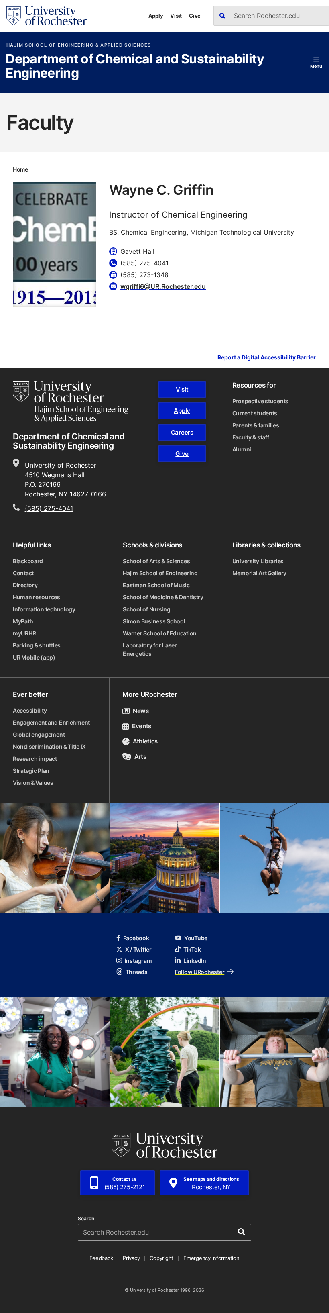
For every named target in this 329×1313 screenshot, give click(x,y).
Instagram (138, 960)
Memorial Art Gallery (259, 573)
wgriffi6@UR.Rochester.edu (163, 286)
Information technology (44, 609)
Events (141, 726)
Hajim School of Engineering (160, 573)
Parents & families (255, 425)
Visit (176, 15)
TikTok (192, 949)
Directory (25, 585)
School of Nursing (146, 609)
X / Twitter (138, 949)
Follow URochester (199, 972)
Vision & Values (33, 782)
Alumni (241, 449)
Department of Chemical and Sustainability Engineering (135, 66)
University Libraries (258, 561)
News (140, 711)
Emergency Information (211, 1258)
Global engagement (39, 734)
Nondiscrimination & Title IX (49, 746)
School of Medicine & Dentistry (163, 597)
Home (20, 169)
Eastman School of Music (156, 585)
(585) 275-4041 (49, 508)
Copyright (161, 1258)
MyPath (23, 621)
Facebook (136, 938)
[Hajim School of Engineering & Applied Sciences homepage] (70, 401)
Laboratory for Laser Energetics (150, 649)
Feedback (101, 1258)
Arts (140, 756)
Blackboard (28, 561)
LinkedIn (194, 960)
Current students (255, 413)
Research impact (35, 758)
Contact (23, 573)
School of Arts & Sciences (156, 561)
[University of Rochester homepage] (46, 15)
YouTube (195, 938)
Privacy (131, 1258)
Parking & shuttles (37, 645)
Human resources (36, 597)
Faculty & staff (250, 437)
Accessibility (30, 710)
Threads (137, 972)
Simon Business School (154, 621)
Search (86, 1218)
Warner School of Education (160, 633)
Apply (155, 15)
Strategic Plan (31, 770)
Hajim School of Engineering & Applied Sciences (78, 45)
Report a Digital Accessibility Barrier (266, 357)
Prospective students (260, 401)
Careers (182, 432)
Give (195, 15)
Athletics (145, 741)
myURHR (24, 633)
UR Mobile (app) (34, 657)
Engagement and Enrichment (51, 722)
